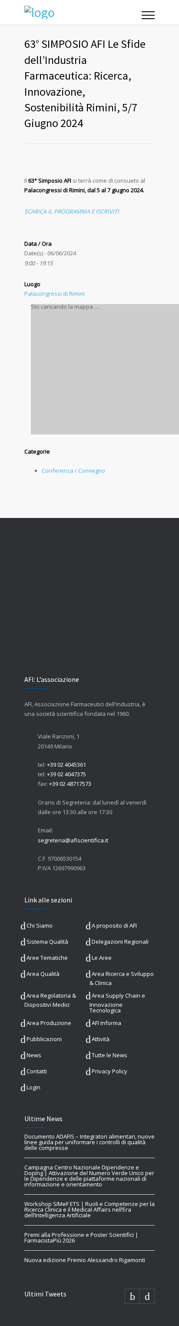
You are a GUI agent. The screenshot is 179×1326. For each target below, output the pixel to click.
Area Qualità (43, 974)
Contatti (37, 1071)
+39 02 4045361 (66, 764)
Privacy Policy (109, 1071)
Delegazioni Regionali (120, 941)
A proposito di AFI (114, 925)
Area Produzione (49, 1023)
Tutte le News (109, 1055)
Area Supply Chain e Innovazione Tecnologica (117, 1003)
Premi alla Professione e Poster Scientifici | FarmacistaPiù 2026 (81, 1237)
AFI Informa (106, 1023)
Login (33, 1087)
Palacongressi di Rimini (54, 293)
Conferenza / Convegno (73, 470)
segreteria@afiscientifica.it (73, 840)
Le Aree (102, 958)
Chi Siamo (40, 925)
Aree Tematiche (47, 958)
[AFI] (83, 12)
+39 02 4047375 (66, 774)
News (34, 1055)
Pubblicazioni (44, 1039)
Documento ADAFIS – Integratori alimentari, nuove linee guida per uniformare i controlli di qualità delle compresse (89, 1142)
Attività (100, 1039)
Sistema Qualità (47, 941)
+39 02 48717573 (70, 784)
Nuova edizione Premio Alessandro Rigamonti (84, 1260)
